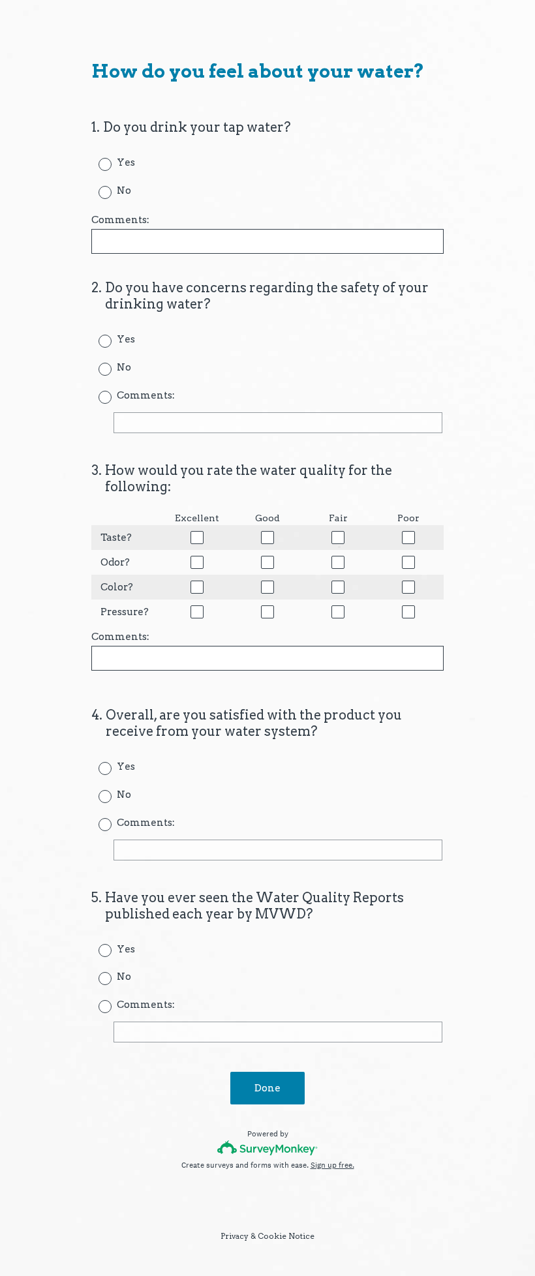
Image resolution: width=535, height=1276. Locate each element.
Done (267, 1088)
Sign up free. (332, 1165)
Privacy (235, 1236)
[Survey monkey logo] (267, 1148)
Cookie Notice (286, 1236)
